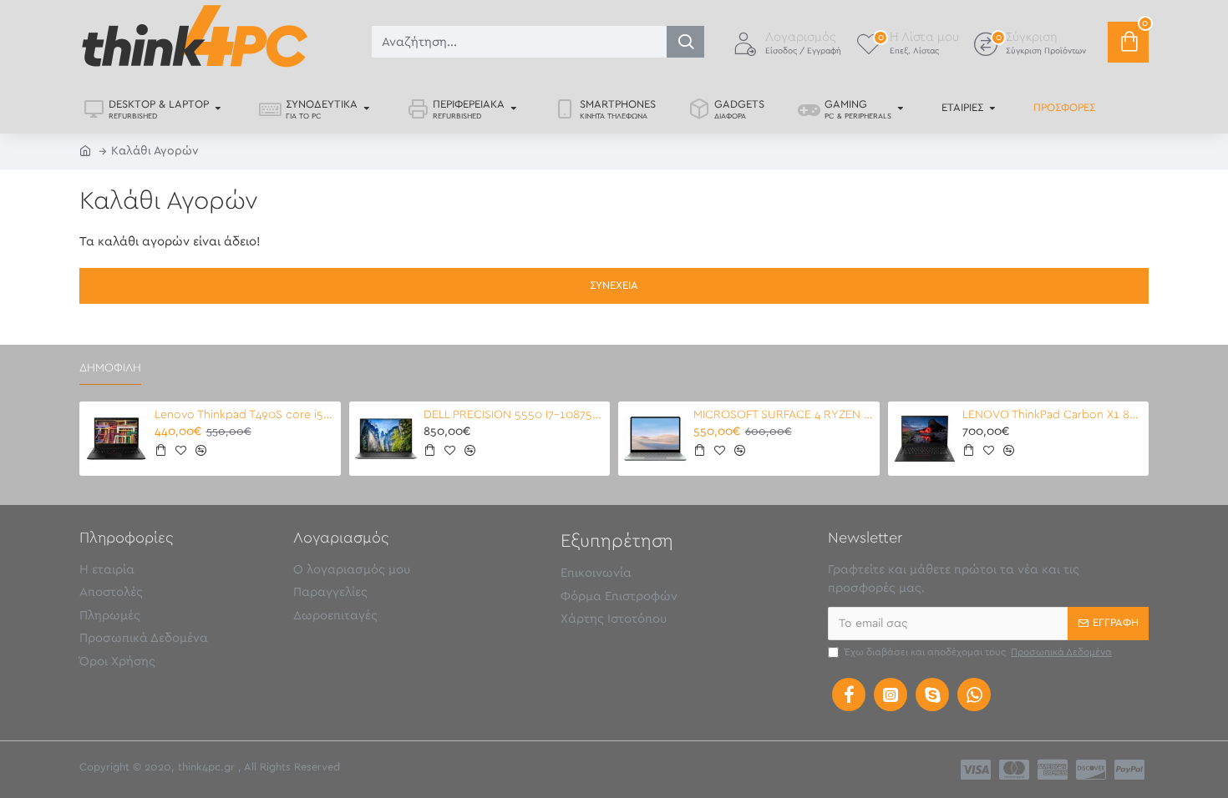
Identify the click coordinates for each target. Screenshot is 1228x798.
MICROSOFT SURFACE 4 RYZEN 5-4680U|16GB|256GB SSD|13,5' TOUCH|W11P (783, 415)
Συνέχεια (614, 285)
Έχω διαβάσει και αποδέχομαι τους (978, 652)
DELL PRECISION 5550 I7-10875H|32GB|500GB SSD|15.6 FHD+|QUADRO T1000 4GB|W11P (514, 415)
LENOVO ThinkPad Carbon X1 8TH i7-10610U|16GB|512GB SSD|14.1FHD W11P (1052, 415)
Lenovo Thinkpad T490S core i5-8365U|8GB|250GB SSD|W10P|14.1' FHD (245, 415)
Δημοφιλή (110, 368)
